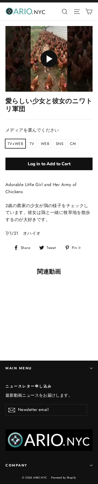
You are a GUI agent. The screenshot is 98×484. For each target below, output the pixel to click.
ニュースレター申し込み (28, 386)
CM (73, 143)
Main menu (18, 368)
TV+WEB (15, 143)
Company (16, 465)
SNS (59, 143)
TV (32, 143)
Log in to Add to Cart (49, 164)
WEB (45, 143)
